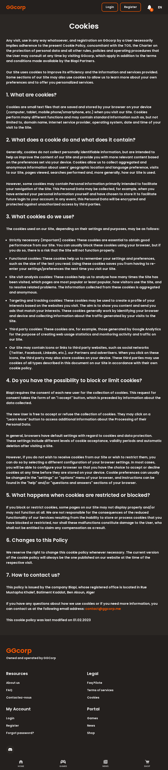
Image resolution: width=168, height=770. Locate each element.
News (105, 766)
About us (13, 683)
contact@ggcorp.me (103, 608)
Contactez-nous (19, 697)
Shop (147, 766)
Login (110, 7)
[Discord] (10, 749)
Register (130, 7)
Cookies (93, 697)
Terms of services (100, 690)
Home (21, 766)
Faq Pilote (94, 683)
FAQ (9, 690)
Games (63, 766)
